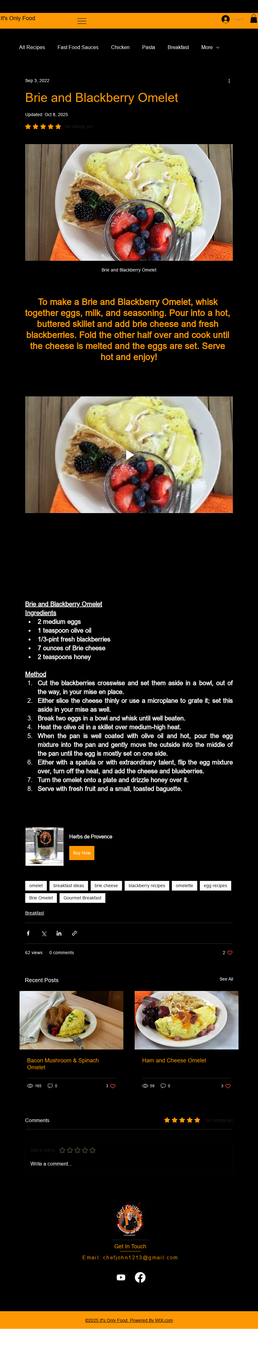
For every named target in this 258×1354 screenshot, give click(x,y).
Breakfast (178, 47)
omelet (36, 885)
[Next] (245, 7)
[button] (253, 18)
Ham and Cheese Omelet (174, 1060)
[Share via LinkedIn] (59, 933)
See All (226, 979)
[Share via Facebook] (28, 933)
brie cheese (106, 885)
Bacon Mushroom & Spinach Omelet (63, 1064)
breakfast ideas (68, 885)
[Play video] (129, 454)
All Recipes (32, 47)
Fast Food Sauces (78, 47)
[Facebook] (140, 1277)
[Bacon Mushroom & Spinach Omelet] (71, 1020)
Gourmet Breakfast (82, 897)
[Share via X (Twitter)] (44, 933)
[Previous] (13, 7)
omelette (184, 885)
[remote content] (129, 558)
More (207, 47)
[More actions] (229, 80)
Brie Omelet (41, 897)
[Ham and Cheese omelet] (186, 1020)
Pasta (148, 47)
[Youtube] (121, 1277)
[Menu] (82, 21)
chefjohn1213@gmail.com (140, 1257)
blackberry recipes (147, 885)
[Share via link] (74, 933)
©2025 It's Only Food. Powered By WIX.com (129, 1320)
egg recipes (215, 885)
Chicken (120, 47)
